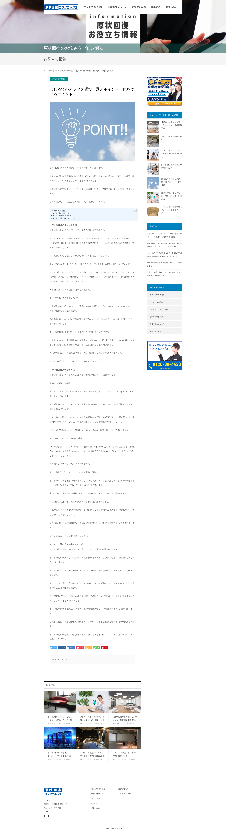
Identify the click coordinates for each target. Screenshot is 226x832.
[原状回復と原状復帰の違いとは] (153, 141)
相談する (156, 7)
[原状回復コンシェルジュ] (61, 7)
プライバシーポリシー (126, 794)
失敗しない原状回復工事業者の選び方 (171, 166)
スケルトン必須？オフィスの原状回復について (125, 754)
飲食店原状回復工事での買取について (161, 262)
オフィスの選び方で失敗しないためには (66, 218)
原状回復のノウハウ (157, 324)
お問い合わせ (173, 7)
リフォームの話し (156, 302)
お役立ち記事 (139, 7)
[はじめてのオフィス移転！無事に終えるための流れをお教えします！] (92, 702)
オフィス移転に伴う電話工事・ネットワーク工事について (60, 756)
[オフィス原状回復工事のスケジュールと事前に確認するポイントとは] (153, 155)
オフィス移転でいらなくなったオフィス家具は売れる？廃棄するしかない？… (60, 720)
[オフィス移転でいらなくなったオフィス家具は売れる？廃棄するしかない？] (60, 702)
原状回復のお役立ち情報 (159, 309)
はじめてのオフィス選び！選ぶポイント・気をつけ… (171, 182)
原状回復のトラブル (157, 317)
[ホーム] (44, 71)
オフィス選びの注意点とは (62, 216)
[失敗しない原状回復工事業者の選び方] (153, 169)
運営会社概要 (123, 789)
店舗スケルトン (155, 331)
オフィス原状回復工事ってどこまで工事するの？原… (171, 210)
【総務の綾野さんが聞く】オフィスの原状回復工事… (171, 125)
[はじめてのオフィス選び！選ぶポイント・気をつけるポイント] (153, 183)
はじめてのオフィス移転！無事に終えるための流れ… (171, 196)
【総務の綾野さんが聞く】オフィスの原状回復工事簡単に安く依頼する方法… (125, 720)
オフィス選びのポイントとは (63, 213)
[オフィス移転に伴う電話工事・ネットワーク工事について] (60, 738)
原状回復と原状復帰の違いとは (171, 138)
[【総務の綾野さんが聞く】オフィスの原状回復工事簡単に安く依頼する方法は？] (125, 702)
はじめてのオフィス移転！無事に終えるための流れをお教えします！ (92, 720)
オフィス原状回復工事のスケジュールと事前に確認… (171, 153)
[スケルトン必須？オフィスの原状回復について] (125, 738)
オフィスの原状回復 (92, 7)
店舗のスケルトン (117, 7)
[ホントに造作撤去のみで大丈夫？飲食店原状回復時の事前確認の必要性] (92, 738)
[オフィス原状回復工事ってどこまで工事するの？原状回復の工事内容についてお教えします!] (153, 211)
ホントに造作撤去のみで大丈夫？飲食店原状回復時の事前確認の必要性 (92, 756)
